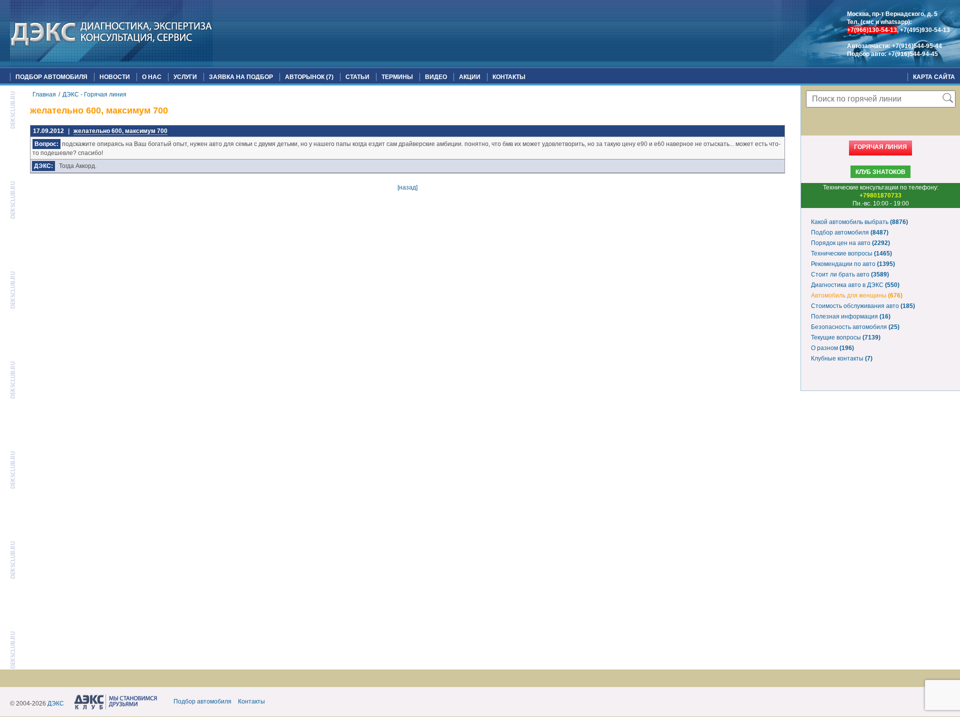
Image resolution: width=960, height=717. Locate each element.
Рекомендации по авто (853, 264)
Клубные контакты (841, 358)
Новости (115, 77)
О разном (832, 348)
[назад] (408, 187)
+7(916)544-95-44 (917, 46)
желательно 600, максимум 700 (121, 131)
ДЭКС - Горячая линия (94, 94)
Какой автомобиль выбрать (859, 222)
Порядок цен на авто (850, 243)
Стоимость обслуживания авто (863, 306)
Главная (44, 94)
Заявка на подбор (241, 77)
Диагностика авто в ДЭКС (855, 285)
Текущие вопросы (845, 337)
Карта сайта (934, 77)
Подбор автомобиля (52, 77)
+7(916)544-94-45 (913, 54)
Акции (469, 77)
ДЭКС (56, 703)
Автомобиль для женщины (856, 295)
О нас (152, 77)
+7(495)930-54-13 (925, 30)
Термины (397, 77)
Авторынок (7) (309, 77)
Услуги (185, 77)
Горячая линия (880, 147)
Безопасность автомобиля (855, 327)
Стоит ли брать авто (850, 274)
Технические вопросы (851, 253)
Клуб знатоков (881, 172)
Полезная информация (850, 316)
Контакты (509, 77)
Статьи (358, 77)
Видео (436, 77)
